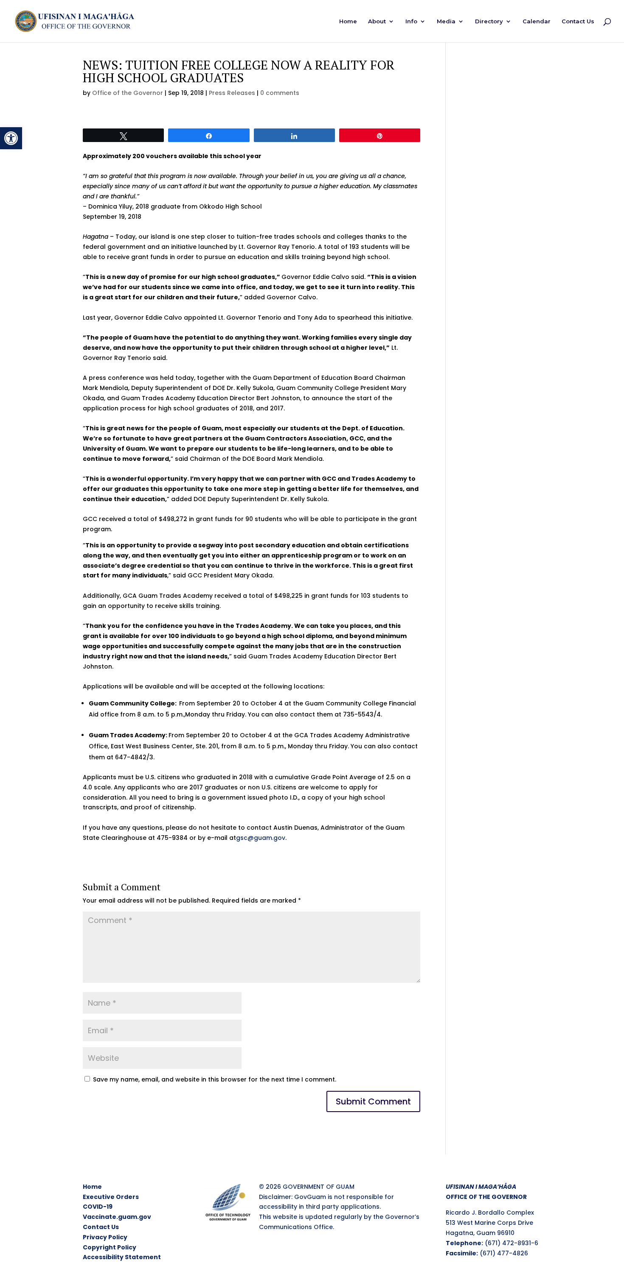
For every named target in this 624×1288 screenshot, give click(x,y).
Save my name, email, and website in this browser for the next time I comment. (214, 1079)
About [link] (377, 21)
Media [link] (446, 21)
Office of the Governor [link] (127, 93)
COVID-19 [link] (97, 1206)
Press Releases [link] (232, 93)
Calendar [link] (537, 21)
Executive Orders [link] (111, 1197)
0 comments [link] (279, 93)
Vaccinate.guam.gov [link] (117, 1217)
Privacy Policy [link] (105, 1237)
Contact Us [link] (578, 21)
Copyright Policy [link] (109, 1247)
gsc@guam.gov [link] (260, 838)
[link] (11, 138)
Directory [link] (489, 21)
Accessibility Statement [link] (122, 1257)
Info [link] (411, 21)
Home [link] (348, 21)
